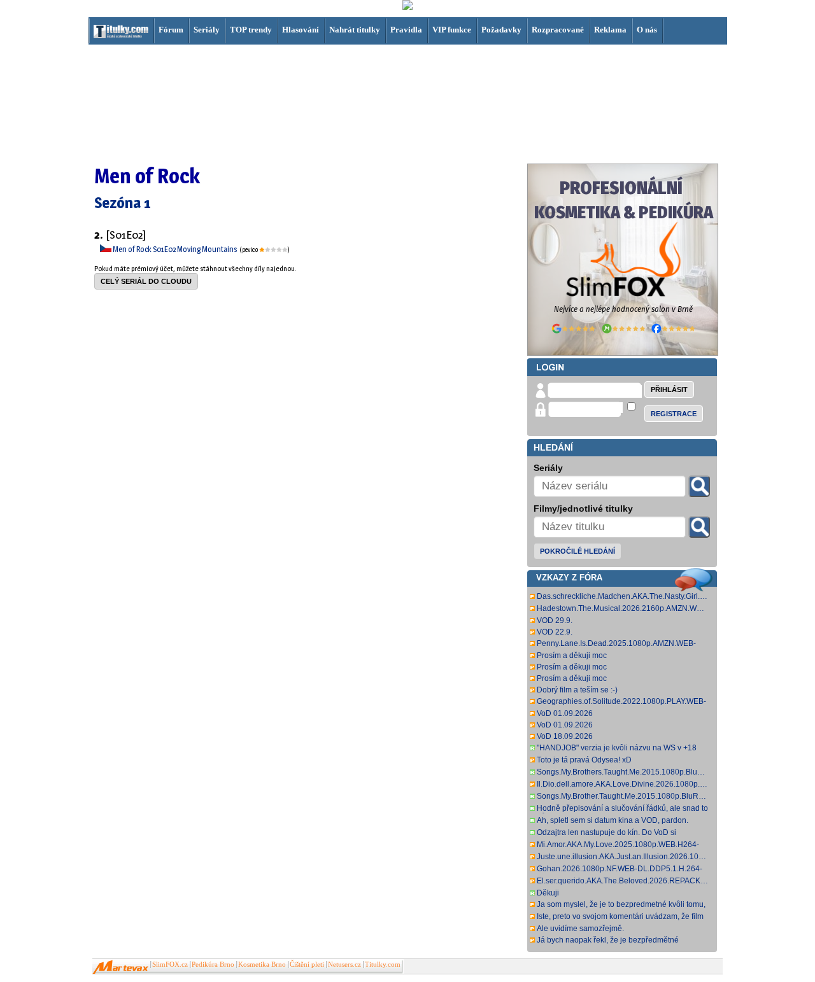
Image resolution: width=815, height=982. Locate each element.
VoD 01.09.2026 (565, 713)
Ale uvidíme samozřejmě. (580, 928)
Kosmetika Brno (262, 964)
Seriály (207, 29)
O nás (647, 29)
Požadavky (501, 29)
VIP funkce (451, 29)
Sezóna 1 (122, 202)
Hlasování (300, 29)
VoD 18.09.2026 (565, 736)
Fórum (171, 29)
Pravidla (406, 29)
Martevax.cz (120, 967)
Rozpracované (558, 29)
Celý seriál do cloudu (146, 281)
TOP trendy (251, 29)
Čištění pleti (307, 964)
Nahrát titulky (354, 29)
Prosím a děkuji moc (572, 655)
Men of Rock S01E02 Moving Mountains (175, 249)
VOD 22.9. (554, 632)
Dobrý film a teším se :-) (577, 689)
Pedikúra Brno (213, 964)
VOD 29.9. (554, 620)
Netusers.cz (344, 964)
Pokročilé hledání (577, 551)
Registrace (674, 413)
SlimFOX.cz (170, 964)
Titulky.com (382, 964)
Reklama (610, 29)
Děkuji (548, 892)
